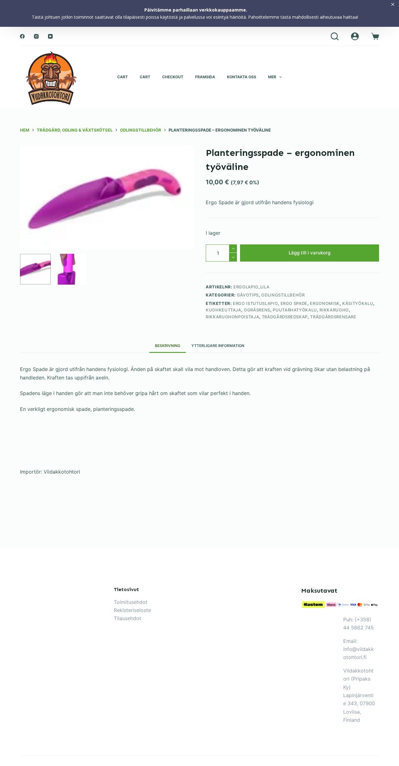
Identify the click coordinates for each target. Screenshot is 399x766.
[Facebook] (22, 36)
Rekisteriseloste (132, 610)
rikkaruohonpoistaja (232, 316)
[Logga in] (355, 36)
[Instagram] (36, 36)
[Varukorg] (375, 36)
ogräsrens (257, 309)
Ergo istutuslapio (255, 303)
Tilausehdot (127, 618)
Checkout (172, 77)
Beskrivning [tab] (167, 345)
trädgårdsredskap (285, 316)
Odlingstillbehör (283, 294)
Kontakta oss (241, 77)
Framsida (205, 77)
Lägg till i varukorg (309, 253)
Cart (122, 77)
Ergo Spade (294, 303)
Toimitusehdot (130, 602)
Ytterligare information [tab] (217, 345)
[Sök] (335, 36)
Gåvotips (248, 294)
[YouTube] (50, 36)
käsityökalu (357, 303)
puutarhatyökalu (295, 309)
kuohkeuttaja (223, 309)
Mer (272, 77)
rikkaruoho (334, 309)
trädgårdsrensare (333, 316)
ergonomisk (325, 303)
